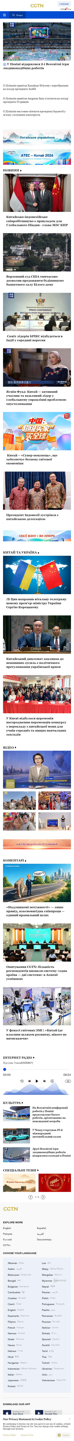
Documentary (44, 1239)
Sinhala (49, 1333)
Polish (48, 1298)
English (7, 1228)
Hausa (15, 1345)
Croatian (17, 1298)
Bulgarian (18, 1286)
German (16, 1333)
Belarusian (19, 1274)
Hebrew (15, 1350)
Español (41, 1228)
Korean (15, 1386)
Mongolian (52, 1274)
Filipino (16, 1321)
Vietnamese (53, 1380)
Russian (51, 1321)
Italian (15, 1374)
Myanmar (54, 1280)
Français (7, 1233)
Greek (16, 1339)
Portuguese (53, 1304)
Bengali (14, 1280)
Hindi (13, 1356)
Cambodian (16, 1292)
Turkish (49, 1362)
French (16, 1327)
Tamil (48, 1350)
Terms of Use (27, 1435)
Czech (14, 1304)
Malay (52, 1268)
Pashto (48, 1309)
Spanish (50, 1339)
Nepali (48, 1286)
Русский (7, 1239)
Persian (49, 1292)
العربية (40, 1233)
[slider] (4, 1069)
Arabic (15, 1268)
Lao (46, 1262)
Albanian (16, 1262)
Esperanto (18, 1315)
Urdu (47, 1374)
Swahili (50, 1345)
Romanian (52, 1315)
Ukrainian (53, 1368)
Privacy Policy (9, 1435)
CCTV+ (7, 1245)
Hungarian (17, 1362)
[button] (30, 1197)
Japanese (17, 1380)
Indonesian (22, 1368)
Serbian (50, 1327)
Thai (47, 1356)
